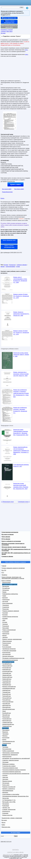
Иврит (4, 711)
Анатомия (5, 612)
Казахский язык (7, 694)
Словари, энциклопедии (9, 809)
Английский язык (7, 663)
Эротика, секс (6, 807)
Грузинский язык (7, 718)
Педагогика (6, 609)
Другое (3, 822)
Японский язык (7, 707)
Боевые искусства (7, 815)
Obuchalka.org (8, 854)
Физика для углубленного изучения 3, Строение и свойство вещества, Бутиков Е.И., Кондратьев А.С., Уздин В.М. (21, 393)
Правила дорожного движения (11, 611)
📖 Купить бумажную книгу (9, 18)
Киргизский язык (7, 720)
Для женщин (6, 783)
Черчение (5, 624)
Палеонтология (7, 643)
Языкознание (6, 716)
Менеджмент (6, 730)
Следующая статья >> (24, 501)
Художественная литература (10, 616)
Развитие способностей (9, 786)
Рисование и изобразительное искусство (13, 658)
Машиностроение (7, 781)
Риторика (5, 618)
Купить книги (15, 184)
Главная (4, 565)
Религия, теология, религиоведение (12, 639)
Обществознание (7, 641)
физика (3, 266)
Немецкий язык (7, 669)
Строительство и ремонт (9, 766)
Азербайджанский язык (9, 688)
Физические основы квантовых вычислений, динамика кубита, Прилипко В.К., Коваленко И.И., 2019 (20, 486)
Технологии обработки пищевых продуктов (14, 769)
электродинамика (10, 266)
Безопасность (6, 811)
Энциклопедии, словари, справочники (12, 818)
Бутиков (6, 264)
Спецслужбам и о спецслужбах (11, 794)
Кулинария (5, 813)
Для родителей (7, 654)
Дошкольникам (7, 582)
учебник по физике (22, 264)
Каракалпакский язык (8, 724)
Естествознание (7, 646)
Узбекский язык (7, 682)
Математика (6, 586)
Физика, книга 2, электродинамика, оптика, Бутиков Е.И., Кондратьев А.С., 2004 (20, 280)
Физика (4, 592)
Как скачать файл (6, 189)
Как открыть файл (19, 189)
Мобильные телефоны (9, 764)
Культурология (6, 652)
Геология (5, 775)
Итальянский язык (7, 671)
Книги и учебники (6, 580)
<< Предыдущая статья (7, 501)
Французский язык (7, 665)
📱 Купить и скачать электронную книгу (9, 21)
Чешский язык (6, 703)
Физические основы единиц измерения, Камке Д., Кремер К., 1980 (21, 354)
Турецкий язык (6, 692)
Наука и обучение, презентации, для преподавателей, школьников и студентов (13, 577)
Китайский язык (7, 713)
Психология (6, 626)
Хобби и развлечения (8, 750)
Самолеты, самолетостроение (11, 760)
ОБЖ (4, 620)
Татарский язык (7, 681)
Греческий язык (7, 696)
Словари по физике (7, 556)
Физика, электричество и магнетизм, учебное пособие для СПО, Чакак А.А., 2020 (21, 374)
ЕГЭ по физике (6, 539)
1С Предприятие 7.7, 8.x (9, 800)
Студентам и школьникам (9, 650)
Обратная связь (6, 827)
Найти (3, 824)
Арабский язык (6, 690)
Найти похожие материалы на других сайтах (9, 26)
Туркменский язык (7, 722)
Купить (2, 198)
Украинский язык (7, 675)
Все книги (4, 820)
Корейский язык (7, 684)
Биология (5, 597)
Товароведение (7, 743)
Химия (4, 595)
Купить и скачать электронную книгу (9, 246)
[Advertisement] (11, 69)
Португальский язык (8, 701)
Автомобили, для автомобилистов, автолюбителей (16, 758)
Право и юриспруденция (9, 629)
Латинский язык (7, 673)
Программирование (8, 790)
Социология (6, 607)
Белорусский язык (7, 677)
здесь (26, 49)
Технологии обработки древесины (12, 771)
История (5, 622)
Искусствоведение (8, 603)
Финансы (5, 735)
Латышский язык (7, 698)
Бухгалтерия (6, 737)
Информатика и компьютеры (10, 594)
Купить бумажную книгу (9, 240)
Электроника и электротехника (11, 752)
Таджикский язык (7, 726)
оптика (18, 266)
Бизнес (4, 739)
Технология (6, 605)
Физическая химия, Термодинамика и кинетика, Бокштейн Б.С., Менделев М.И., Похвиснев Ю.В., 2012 (20, 432)
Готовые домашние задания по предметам (13, 568)
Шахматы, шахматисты (9, 788)
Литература (6, 590)
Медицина (5, 792)
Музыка (5, 635)
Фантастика (6, 798)
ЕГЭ (3, 572)
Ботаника (5, 614)
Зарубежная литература (9, 648)
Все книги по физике (8, 534)
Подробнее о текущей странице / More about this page (7, 31)
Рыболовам (6, 805)
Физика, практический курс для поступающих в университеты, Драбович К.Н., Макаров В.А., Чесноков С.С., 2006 (21, 450)
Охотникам (5, 762)
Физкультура (6, 633)
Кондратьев (12, 264)
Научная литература (8, 656)
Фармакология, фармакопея (10, 754)
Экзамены (4, 574)
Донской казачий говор (9, 709)
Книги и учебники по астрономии (11, 541)
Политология (6, 599)
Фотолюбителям (7, 749)
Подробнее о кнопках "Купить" (12, 36)
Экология (5, 637)
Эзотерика (5, 747)
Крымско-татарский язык (9, 686)
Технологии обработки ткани (10, 768)
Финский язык (6, 715)
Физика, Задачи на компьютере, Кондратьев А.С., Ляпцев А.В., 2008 (21, 313)
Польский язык (6, 699)
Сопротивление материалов (10, 532)
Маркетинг (5, 732)
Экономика (5, 733)
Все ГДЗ (4, 570)
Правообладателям (7, 192)
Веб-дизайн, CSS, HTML (9, 802)
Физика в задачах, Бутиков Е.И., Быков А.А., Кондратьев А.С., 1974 (21, 296)
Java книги (5, 779)
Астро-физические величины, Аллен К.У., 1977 (21, 465)
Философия (6, 628)
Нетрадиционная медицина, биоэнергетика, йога (16, 796)
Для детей (5, 601)
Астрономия (6, 631)
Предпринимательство (9, 741)
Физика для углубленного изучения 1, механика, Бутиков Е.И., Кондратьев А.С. (20, 410)
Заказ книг (5, 777)
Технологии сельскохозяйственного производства (16, 773)
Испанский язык (7, 667)
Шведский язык (7, 705)
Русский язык (6, 588)
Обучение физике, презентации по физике (14, 547)
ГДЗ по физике (6, 536)
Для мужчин (6, 803)
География (5, 645)
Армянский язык (7, 679)
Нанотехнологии (7, 756)
